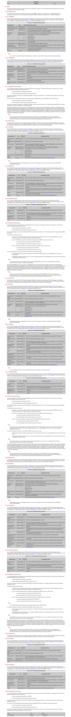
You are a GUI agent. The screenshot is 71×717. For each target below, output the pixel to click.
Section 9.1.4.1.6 (51, 497)
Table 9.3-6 (30, 286)
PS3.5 (23, 9)
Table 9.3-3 (51, 130)
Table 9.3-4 (59, 169)
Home (32, 715)
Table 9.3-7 (31, 326)
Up (31, 713)
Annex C (39, 59)
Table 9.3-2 (32, 59)
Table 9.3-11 (35, 552)
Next (55, 3)
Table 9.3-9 (31, 465)
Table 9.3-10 (32, 507)
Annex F (23, 110)
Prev (8, 3)
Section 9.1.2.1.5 (51, 157)
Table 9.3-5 (35, 200)
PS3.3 (55, 55)
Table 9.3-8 (34, 373)
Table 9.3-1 (32, 18)
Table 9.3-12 (31, 640)
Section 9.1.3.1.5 (28, 316)
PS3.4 (59, 55)
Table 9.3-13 (27, 642)
